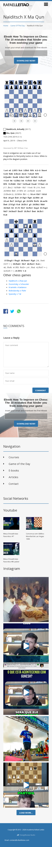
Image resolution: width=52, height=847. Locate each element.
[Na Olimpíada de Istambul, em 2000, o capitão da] (26, 645)
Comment (40, 390)
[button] (14, 121)
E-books (14, 470)
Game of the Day (17, 25)
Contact (14, 484)
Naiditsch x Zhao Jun (18, 280)
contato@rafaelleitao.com (19, 840)
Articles (13, 477)
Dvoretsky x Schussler (19, 284)
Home (5, 25)
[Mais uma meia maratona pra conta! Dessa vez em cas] (26, 738)
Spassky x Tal (15, 294)
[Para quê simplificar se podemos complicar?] (26, 785)
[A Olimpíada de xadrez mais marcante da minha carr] (26, 599)
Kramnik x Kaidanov (18, 287)
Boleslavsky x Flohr (17, 290)
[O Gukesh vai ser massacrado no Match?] (26, 692)
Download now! (26, 60)
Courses (14, 457)
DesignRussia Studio (27, 835)
